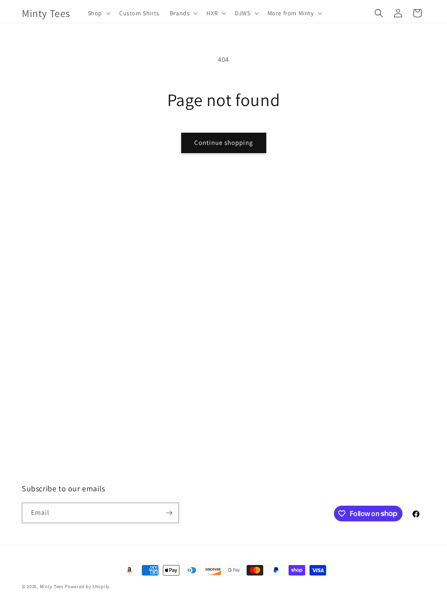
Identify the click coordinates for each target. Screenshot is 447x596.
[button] (98, 13)
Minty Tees (52, 586)
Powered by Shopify (87, 586)
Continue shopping (223, 142)
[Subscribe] (169, 513)
